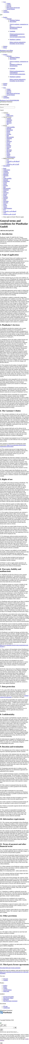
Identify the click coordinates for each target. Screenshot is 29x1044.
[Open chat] (1, 1030)
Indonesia (8, 121)
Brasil (7, 114)
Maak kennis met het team (13, 7)
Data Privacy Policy (8, 998)
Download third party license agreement (10, 967)
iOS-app (5, 1006)
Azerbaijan (9, 120)
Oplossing (9, 18)
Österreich (9, 141)
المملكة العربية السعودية (12, 161)
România (8, 145)
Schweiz (8, 147)
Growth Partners (10, 9)
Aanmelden (6, 12)
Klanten (5, 46)
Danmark (8, 128)
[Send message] (15, 1028)
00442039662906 (14, 100)
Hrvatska (8, 134)
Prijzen (5, 47)
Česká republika (10, 127)
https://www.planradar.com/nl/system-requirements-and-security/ (13, 445)
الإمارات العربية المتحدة (12, 164)
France (8, 132)
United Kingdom (10, 157)
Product (5, 17)
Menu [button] (11, 50)
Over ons (8, 6)
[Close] (17, 1032)
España (8, 131)
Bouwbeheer (19, 25)
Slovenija (8, 151)
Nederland (9, 138)
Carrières (8, 4)
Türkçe (8, 155)
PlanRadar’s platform (17, 41)
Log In (8, 50)
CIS (7, 124)
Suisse (8, 152)
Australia (8, 118)
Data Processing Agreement (10, 1001)
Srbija (7, 148)
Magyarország (10, 137)
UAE (7, 162)
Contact (8, 3)
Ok (1, 1043)
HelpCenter (6, 991)
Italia (7, 135)
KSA (7, 160)
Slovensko (9, 150)
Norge (8, 140)
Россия (8, 142)
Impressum (6, 999)
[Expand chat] (1, 1025)
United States (9, 115)
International (6, 165)
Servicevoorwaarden (8, 996)
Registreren (3, 50)
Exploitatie (17, 34)
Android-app (6, 1007)
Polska (8, 144)
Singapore (9, 122)
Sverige (8, 154)
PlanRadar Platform (15, 20)
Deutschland (9, 130)
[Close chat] (4, 1025)
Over (4, 2)
